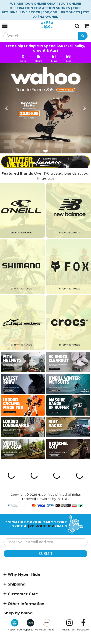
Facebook (83, 629)
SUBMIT (45, 554)
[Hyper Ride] (41, 25)
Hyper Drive (30, 629)
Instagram (69, 629)
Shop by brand (18, 613)
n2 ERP (63, 499)
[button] (7, 108)
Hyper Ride (14, 629)
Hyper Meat (46, 629)
